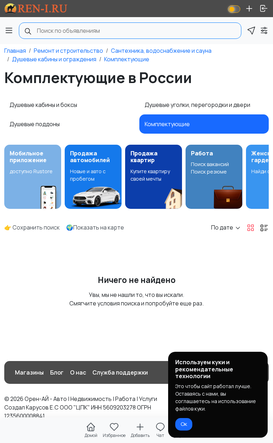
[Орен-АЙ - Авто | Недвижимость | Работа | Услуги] (36, 8)
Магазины (29, 372)
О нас (78, 372)
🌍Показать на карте (95, 227)
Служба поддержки (120, 372)
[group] (32, 177)
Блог (57, 372)
